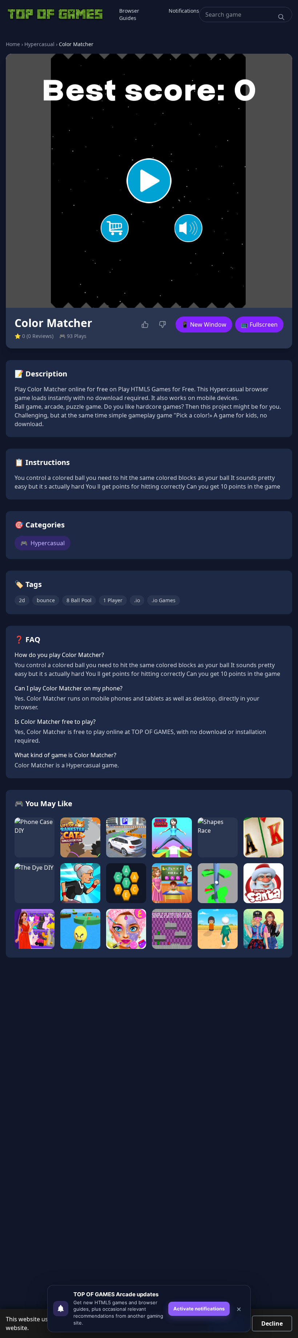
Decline (272, 1323)
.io (137, 600)
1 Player (112, 600)
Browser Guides (129, 14)
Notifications (184, 10)
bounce (46, 600)
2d (22, 600)
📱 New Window (203, 325)
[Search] (281, 17)
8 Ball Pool (79, 600)
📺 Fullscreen (259, 325)
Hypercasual (39, 44)
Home (13, 44)
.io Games (164, 600)
